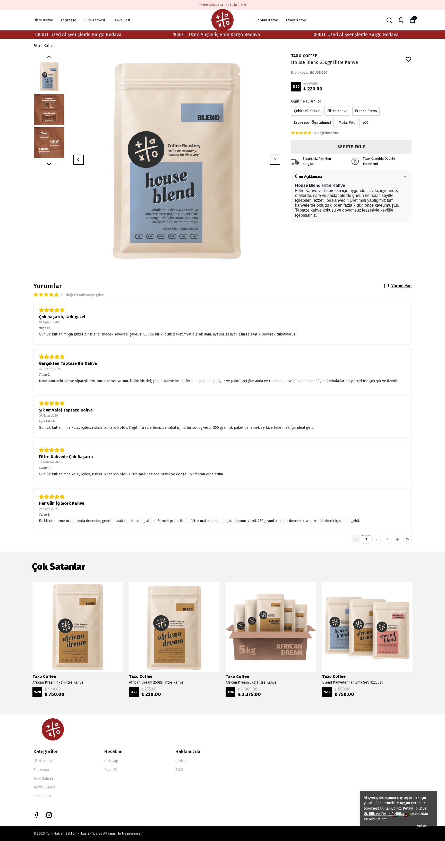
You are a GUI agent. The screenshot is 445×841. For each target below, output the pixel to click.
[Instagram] (49, 815)
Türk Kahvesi (94, 20)
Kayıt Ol (110, 770)
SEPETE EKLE (351, 146)
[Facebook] (36, 815)
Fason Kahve (296, 20)
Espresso (68, 20)
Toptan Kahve (267, 20)
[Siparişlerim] (401, 20)
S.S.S (179, 770)
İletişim (181, 761)
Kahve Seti (121, 20)
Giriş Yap (111, 761)
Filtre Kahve (43, 20)
